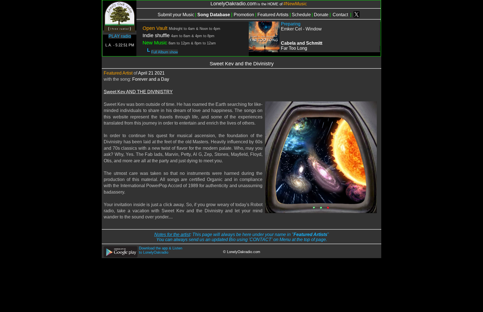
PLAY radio (119, 36)
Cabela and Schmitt (301, 43)
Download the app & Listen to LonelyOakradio (160, 250)
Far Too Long (294, 48)
